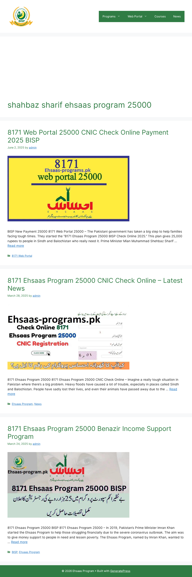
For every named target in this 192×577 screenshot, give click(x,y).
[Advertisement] (96, 72)
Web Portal (135, 16)
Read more (16, 246)
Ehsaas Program (22, 403)
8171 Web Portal (22, 255)
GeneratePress (120, 571)
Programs (109, 16)
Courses (160, 16)
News (177, 16)
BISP (14, 552)
